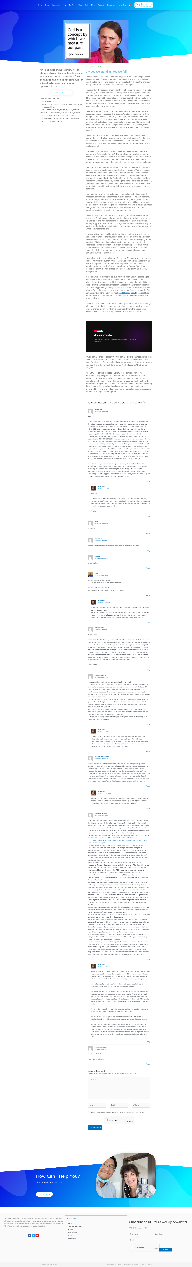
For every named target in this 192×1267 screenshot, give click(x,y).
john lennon (59, 118)
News (52, 107)
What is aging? (83, 5)
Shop (64, 5)
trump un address (57, 121)
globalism (73, 115)
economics (45, 107)
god (79, 115)
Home (40, 5)
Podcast (101, 5)
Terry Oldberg (100, 628)
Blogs (93, 5)
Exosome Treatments (52, 5)
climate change (55, 104)
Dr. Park (72, 5)
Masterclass (122, 5)
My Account (72, 1238)
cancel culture (66, 110)
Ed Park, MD (101, 486)
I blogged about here (131, 293)
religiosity (44, 121)
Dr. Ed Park (57, 115)
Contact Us (111, 5)
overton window (72, 118)
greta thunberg (46, 118)
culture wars (67, 104)
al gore (48, 110)
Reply (148, 481)
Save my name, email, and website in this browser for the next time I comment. (118, 1112)
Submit (165, 1250)
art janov (55, 110)
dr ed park (78, 104)
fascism (65, 115)
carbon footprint (53, 113)
